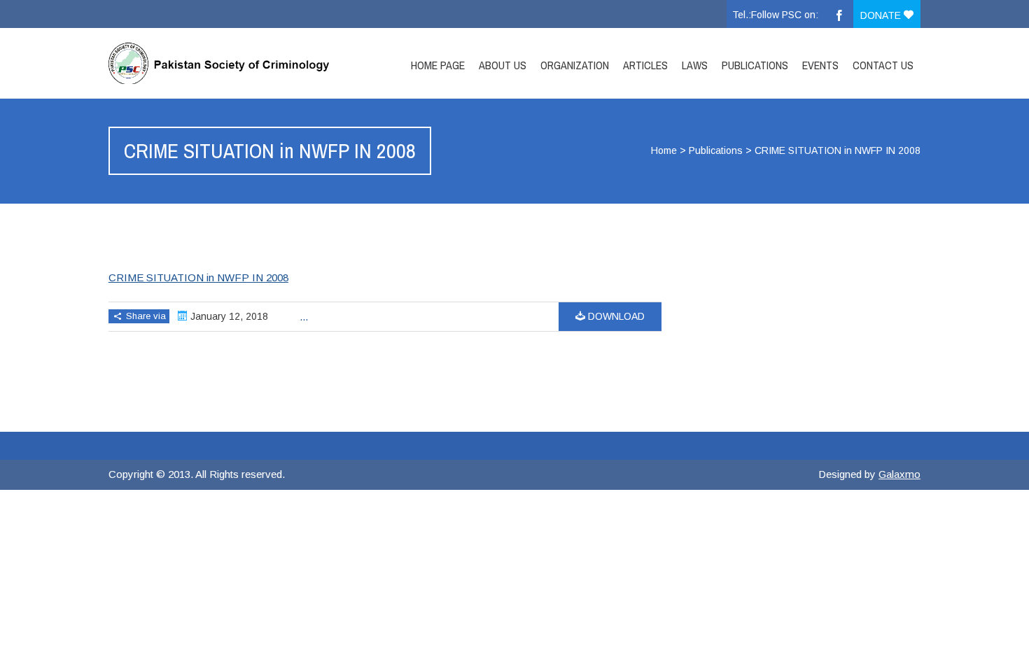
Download (615, 316)
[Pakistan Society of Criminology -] (229, 63)
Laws (695, 65)
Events (820, 65)
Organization (574, 65)
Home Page (438, 65)
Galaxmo (899, 474)
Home (664, 150)
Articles (645, 65)
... (304, 317)
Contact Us (883, 65)
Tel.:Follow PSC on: (775, 14)
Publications (755, 65)
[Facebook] (839, 14)
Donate (882, 15)
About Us (502, 65)
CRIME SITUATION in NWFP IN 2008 (198, 277)
